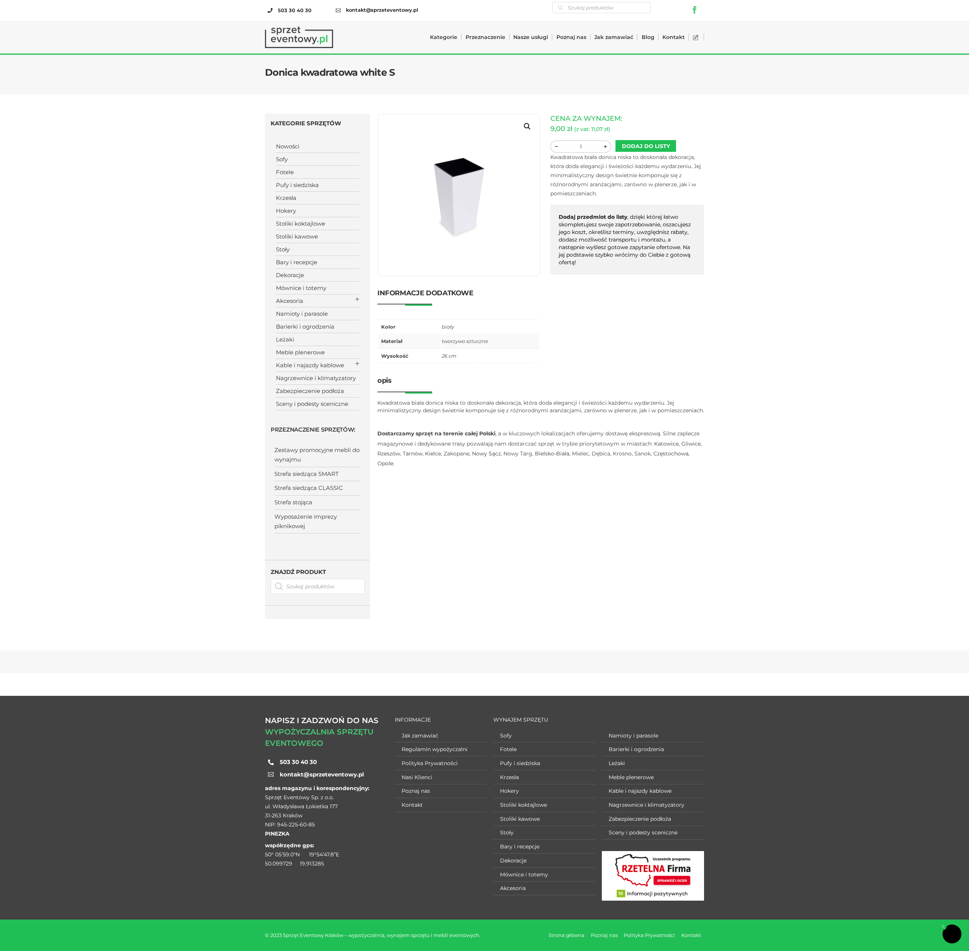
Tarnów (412, 453)
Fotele (285, 172)
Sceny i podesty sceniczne (312, 403)
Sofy (282, 159)
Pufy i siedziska (297, 185)
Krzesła (286, 197)
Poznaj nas (571, 37)
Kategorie (443, 37)
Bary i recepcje (296, 262)
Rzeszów (388, 453)
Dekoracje (290, 275)
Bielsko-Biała (552, 453)
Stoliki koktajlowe (300, 223)
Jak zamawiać (613, 37)
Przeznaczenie (485, 37)
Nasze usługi (530, 37)
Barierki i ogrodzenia (305, 326)
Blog (648, 37)
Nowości (287, 146)
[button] (527, 126)
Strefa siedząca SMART (306, 473)
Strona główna (566, 935)
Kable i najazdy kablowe (310, 365)
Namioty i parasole (302, 313)
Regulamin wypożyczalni (434, 749)
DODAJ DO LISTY (646, 146)
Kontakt (673, 37)
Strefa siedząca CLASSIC (308, 487)
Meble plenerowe (300, 352)
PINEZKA (277, 833)
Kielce (433, 453)
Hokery (286, 210)
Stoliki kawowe (297, 236)
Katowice (666, 443)
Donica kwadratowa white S (330, 72)
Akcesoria (289, 300)
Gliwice (691, 443)
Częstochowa (671, 453)
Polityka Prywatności (430, 763)
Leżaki (285, 339)
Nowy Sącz (486, 453)
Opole (385, 463)
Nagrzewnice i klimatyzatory (316, 378)
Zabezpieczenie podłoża (310, 390)
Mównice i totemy (301, 288)
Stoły (283, 249)
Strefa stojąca (293, 502)
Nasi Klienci (417, 777)
